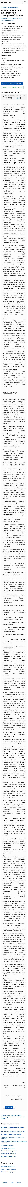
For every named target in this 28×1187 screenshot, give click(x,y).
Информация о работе (12, 1117)
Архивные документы (7, 1148)
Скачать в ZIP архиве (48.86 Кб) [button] (12, 84)
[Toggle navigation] (24, 2)
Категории (4, 7)
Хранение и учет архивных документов (13, 1131)
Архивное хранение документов (11, 1134)
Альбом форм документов (9, 1151)
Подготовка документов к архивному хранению (12, 1137)
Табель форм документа (8, 1153)
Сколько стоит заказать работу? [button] (12, 87)
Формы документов (7, 1145)
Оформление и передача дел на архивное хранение (14, 1141)
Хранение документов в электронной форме (12, 1128)
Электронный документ (8, 1172)
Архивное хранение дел (8, 1156)
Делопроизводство (13, 7)
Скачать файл (16, 98)
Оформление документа (8, 1169)
